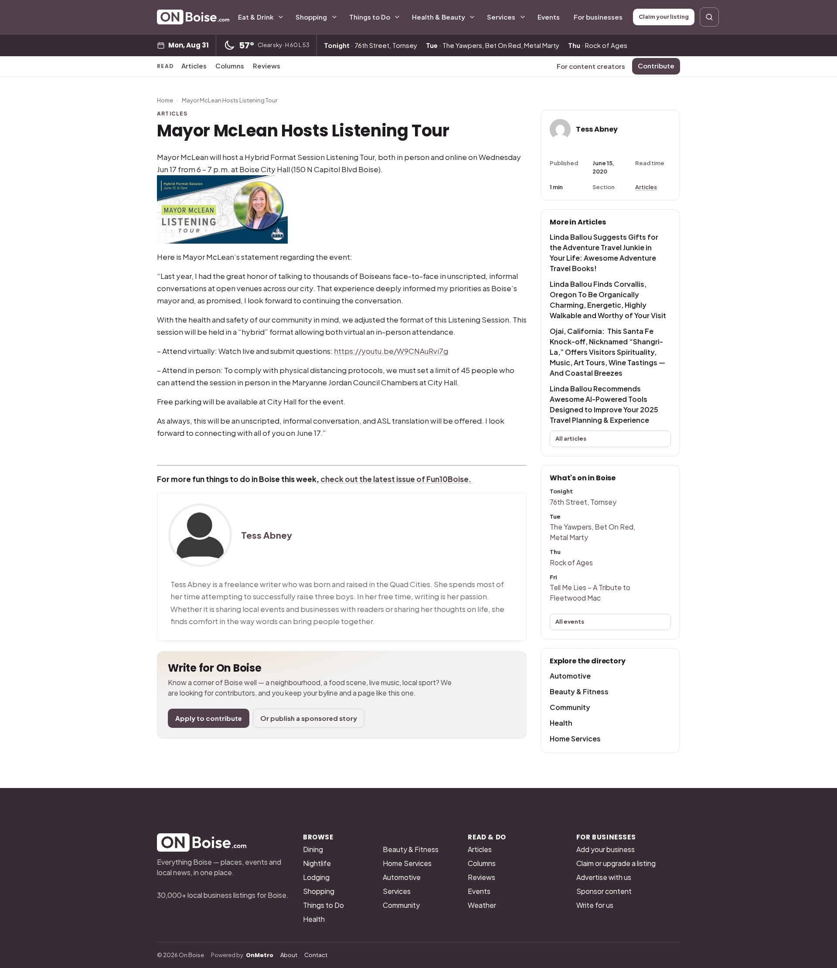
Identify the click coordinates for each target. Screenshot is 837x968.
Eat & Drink (256, 17)
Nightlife (317, 863)
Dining (313, 849)
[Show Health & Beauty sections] (472, 17)
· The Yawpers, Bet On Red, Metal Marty (492, 45)
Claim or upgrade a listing (616, 863)
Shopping (311, 17)
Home (165, 100)
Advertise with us (603, 877)
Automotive (570, 675)
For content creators (591, 66)
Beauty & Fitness (579, 691)
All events (569, 621)
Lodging (316, 877)
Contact (315, 954)
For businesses (598, 17)
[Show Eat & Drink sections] (281, 17)
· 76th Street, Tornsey (370, 45)
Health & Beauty (438, 17)
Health (561, 722)
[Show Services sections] (523, 17)
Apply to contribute (208, 718)
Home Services (575, 738)
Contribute (656, 65)
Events (549, 17)
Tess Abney (266, 535)
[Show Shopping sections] (334, 17)
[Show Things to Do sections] (397, 17)
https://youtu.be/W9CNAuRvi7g (391, 351)
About (288, 954)
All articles (570, 438)
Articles (194, 65)
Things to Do (369, 17)
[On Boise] (193, 17)
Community (570, 707)
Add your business (605, 849)
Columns (229, 65)
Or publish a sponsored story (308, 718)
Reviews (266, 65)
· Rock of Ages (597, 45)
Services (501, 17)
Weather (482, 905)
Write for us (594, 905)
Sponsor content (604, 891)
